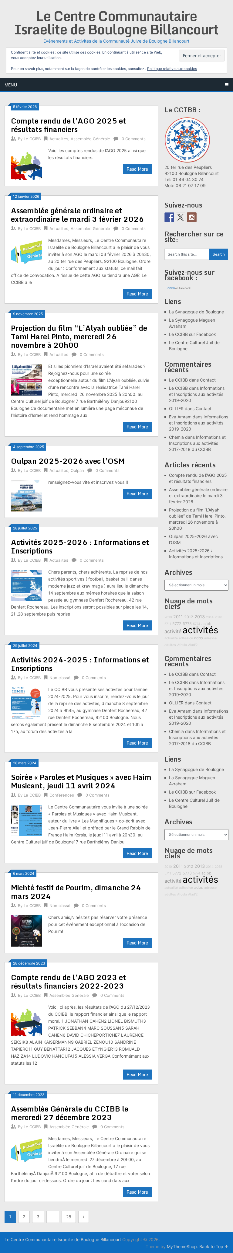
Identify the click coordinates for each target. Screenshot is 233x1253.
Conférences (61, 795)
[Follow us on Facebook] (169, 217)
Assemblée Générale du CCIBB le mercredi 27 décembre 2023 (69, 1113)
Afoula (182, 645)
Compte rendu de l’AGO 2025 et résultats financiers (68, 125)
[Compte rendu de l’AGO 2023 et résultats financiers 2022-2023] (26, 1019)
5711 (167, 624)
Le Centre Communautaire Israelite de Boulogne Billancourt (116, 22)
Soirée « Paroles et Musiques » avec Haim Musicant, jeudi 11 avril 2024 (81, 781)
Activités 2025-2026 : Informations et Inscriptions (80, 546)
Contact (208, 379)
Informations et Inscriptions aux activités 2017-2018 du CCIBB (197, 443)
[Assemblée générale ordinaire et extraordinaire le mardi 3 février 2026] (26, 253)
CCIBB (171, 288)
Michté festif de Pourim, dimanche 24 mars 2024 (76, 891)
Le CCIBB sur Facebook (192, 334)
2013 (199, 616)
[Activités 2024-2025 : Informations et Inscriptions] (26, 702)
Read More (137, 169)
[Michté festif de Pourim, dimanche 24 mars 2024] (26, 930)
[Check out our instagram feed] (192, 217)
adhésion (186, 638)
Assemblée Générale (90, 138)
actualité (171, 638)
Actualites (58, 138)
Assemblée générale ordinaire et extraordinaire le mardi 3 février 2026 (77, 214)
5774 (196, 624)
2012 (188, 617)
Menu (11, 84)
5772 (176, 623)
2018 (218, 617)
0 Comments (134, 138)
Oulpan (77, 470)
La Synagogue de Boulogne (196, 311)
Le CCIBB (32, 138)
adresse (210, 638)
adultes (170, 645)
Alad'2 (193, 645)
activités (200, 630)
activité (172, 631)
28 (68, 1216)
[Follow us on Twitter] (180, 217)
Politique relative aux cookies (172, 68)
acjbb (206, 623)
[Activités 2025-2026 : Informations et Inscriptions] (26, 584)
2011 (178, 616)
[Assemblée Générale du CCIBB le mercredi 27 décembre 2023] (26, 1151)
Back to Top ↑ (213, 1246)
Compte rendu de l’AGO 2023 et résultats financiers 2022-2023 (68, 981)
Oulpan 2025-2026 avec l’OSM (68, 461)
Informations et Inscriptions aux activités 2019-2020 (197, 394)
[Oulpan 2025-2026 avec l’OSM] (26, 495)
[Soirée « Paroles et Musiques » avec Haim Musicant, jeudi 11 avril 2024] (26, 819)
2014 (210, 617)
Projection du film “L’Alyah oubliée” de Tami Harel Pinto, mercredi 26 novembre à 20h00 (79, 336)
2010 (168, 617)
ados (198, 638)
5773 (187, 623)
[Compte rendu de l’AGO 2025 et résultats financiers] (26, 163)
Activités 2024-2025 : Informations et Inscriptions (80, 664)
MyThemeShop (182, 1246)
